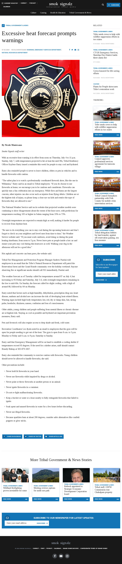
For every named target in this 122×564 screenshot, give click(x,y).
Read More (98, 135)
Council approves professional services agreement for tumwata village (105, 163)
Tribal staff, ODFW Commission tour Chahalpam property (103, 489)
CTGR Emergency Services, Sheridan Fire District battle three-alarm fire (105, 55)
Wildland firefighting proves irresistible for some (15, 489)
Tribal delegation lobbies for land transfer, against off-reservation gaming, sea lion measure (107, 236)
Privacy (49, 548)
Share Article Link (55, 436)
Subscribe (115, 5)
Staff (42, 548)
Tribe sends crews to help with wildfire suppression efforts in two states (106, 37)
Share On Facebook (14, 436)
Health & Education (57, 13)
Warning (30, 50)
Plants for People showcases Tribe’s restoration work (105, 87)
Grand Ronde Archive (70, 548)
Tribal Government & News (80, 13)
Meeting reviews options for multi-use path (44, 489)
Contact (24, 3)
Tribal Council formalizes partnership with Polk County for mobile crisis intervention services (106, 200)
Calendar (6, 6)
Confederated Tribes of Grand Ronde (93, 548)
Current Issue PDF (11, 3)
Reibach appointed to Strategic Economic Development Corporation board (75, 490)
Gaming (43, 13)
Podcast (32, 3)
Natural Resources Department (15, 53)
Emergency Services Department (48, 50)
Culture (33, 13)
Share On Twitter (35, 436)
